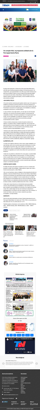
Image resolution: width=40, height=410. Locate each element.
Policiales (23, 380)
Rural (22, 384)
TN (7, 335)
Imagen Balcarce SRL (14, 404)
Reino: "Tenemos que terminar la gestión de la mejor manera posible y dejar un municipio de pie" (8, 234)
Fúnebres (23, 391)
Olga (32, 335)
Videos (22, 390)
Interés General (24, 377)
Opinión (22, 387)
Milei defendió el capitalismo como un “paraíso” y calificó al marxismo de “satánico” (21, 246)
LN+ (11, 335)
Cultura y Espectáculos (25, 382)
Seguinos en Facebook (8, 398)
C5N (15, 335)
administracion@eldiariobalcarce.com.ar (11, 394)
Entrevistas (23, 388)
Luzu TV (27, 335)
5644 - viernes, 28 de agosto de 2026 (34, 404)
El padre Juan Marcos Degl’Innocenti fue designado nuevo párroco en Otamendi (21, 264)
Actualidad (18, 46)
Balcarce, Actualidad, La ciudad (14, 210)
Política (22, 381)
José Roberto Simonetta (23, 404)
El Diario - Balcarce (7, 46)
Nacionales (11, 243)
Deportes (23, 385)
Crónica (19, 335)
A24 (23, 335)
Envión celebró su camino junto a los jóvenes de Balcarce (16, 1)
